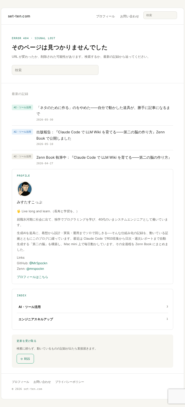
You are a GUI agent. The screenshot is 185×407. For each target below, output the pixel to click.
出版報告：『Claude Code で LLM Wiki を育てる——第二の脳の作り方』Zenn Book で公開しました (100, 135)
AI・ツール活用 (30, 307)
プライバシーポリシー (69, 382)
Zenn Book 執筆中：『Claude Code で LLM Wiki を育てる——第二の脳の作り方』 (104, 157)
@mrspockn (35, 269)
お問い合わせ (129, 16)
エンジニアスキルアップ (36, 319)
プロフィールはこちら (32, 277)
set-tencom (19, 16)
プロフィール (105, 16)
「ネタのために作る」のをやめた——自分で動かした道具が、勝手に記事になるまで (103, 110)
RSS (25, 359)
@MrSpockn (38, 263)
